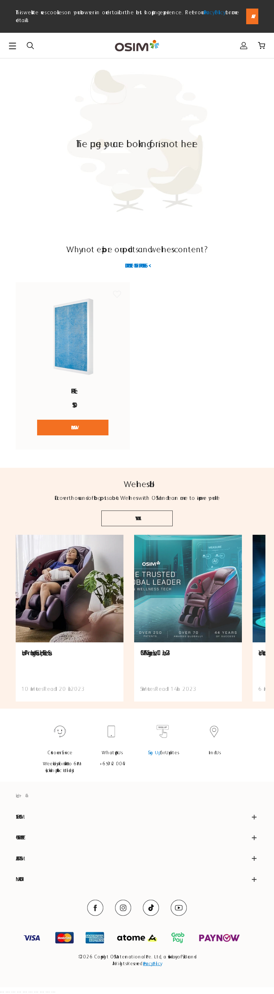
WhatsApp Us (111, 752)
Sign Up (153, 752)
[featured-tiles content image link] (69, 588)
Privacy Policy (213, 12)
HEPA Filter (73, 391)
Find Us (214, 752)
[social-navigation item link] (95, 907)
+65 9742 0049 (111, 763)
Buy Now (73, 427)
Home (16, 795)
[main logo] (137, 46)
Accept (252, 16)
